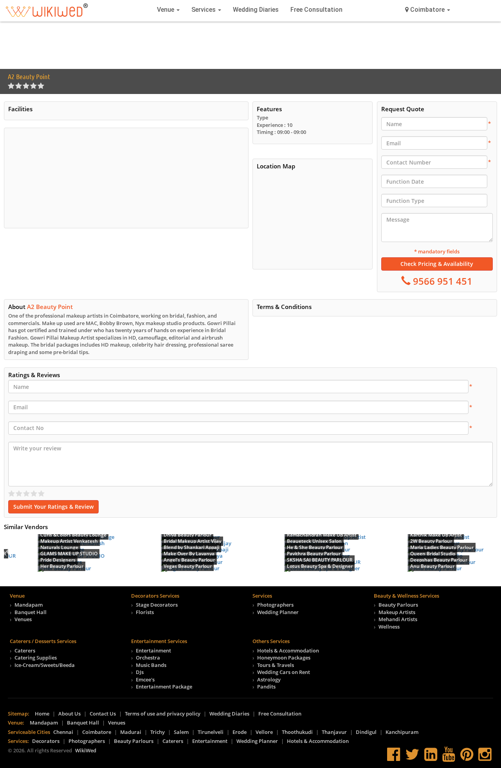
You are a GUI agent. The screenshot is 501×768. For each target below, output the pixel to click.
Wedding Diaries (256, 9)
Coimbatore (96, 731)
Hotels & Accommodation (288, 650)
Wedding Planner (278, 612)
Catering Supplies (35, 657)
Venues (23, 619)
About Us (69, 713)
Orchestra (148, 657)
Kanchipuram (402, 731)
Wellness (389, 626)
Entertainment (153, 650)
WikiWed (85, 750)
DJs (140, 672)
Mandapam (28, 604)
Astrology (269, 679)
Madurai (130, 731)
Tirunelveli (210, 731)
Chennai (63, 731)
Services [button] (204, 9)
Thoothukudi (297, 731)
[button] (427, 10)
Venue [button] (166, 9)
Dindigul (366, 731)
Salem (181, 731)
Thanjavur (334, 731)
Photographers (275, 604)
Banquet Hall (30, 612)
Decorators (45, 741)
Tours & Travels (275, 665)
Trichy (157, 731)
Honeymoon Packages (283, 657)
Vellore (264, 731)
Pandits (266, 686)
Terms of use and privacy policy (162, 713)
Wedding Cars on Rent (283, 672)
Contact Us (103, 713)
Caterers (24, 650)
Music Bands (151, 665)
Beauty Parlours (398, 604)
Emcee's (145, 679)
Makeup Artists (396, 612)
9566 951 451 (441, 281)
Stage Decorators (157, 604)
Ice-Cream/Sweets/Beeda (44, 665)
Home (42, 713)
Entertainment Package (164, 686)
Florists (145, 612)
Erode (239, 731)
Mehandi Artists (397, 619)
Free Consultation (316, 9)
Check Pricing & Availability (436, 263)
